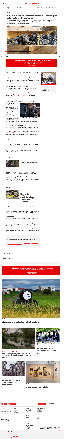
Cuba (27, 7)
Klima (53, 7)
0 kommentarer (4, 56)
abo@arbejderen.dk (27, 418)
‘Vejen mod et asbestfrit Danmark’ (19, 95)
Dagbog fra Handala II (21, 7)
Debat (38, 344)
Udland (3, 318)
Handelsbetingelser (27, 423)
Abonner (15, 243)
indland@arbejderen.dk (16, 411)
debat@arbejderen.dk (16, 414)
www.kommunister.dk (39, 418)
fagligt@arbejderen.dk (16, 410)
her (6, 231)
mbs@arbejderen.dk (39, 411)
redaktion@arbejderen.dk (16, 409)
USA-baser (37, 7)
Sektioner (4, 3)
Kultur (27, 383)
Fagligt (8, 12)
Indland (3, 350)
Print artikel (56, 56)
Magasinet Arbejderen (11, 7)
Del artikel (60, 56)
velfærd (42, 7)
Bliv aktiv (8, 8)
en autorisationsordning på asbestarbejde (15, 100)
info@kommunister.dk (40, 417)
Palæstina (32, 7)
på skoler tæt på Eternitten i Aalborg (25, 124)
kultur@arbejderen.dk (16, 413)
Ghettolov (48, 7)
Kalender (8, 411)
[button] (62, 422)
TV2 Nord (24, 73)
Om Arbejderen (58, 7)
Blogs (10, 411)
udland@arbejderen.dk (16, 412)
